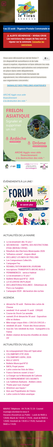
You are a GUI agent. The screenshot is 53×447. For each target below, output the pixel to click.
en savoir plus (26, 204)
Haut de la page (26, 444)
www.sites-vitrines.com (36, 438)
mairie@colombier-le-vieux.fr (16, 411)
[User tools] (46, 58)
